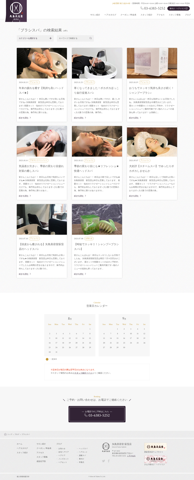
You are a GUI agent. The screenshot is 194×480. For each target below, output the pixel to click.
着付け (81, 459)
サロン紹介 (95, 15)
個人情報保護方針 (23, 477)
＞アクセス (131, 456)
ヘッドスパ (83, 449)
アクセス (161, 15)
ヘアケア (61, 455)
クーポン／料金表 (128, 15)
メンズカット (63, 459)
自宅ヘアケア (63, 452)
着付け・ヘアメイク (177, 9)
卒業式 (81, 462)
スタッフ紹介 (146, 15)
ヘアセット (62, 462)
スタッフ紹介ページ (83, 373)
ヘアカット (83, 452)
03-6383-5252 (154, 8)
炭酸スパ (82, 455)
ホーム (19, 444)
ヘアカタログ (110, 15)
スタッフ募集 (175, 15)
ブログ (188, 15)
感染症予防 (41, 461)
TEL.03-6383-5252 (119, 456)
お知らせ (61, 449)
